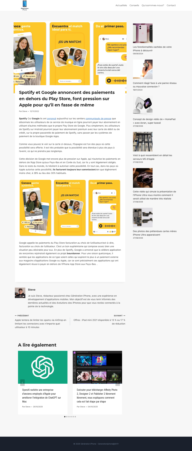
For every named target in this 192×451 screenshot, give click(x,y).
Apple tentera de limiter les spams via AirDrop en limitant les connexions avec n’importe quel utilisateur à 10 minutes (40, 322)
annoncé (51, 118)
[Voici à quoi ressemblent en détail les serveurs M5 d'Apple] (155, 141)
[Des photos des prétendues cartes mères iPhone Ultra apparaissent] (155, 217)
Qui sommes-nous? (153, 5)
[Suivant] (117, 382)
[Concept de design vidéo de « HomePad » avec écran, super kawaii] (155, 105)
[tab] (64, 416)
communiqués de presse (98, 118)
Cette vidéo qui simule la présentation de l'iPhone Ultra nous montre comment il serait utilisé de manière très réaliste (154, 195)
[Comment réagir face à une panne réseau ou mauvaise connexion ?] (155, 69)
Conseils (134, 5)
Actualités (121, 5)
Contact (171, 5)
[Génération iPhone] (24, 5)
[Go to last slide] (22, 382)
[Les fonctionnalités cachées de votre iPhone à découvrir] (155, 33)
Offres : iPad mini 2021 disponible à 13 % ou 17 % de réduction (99, 320)
